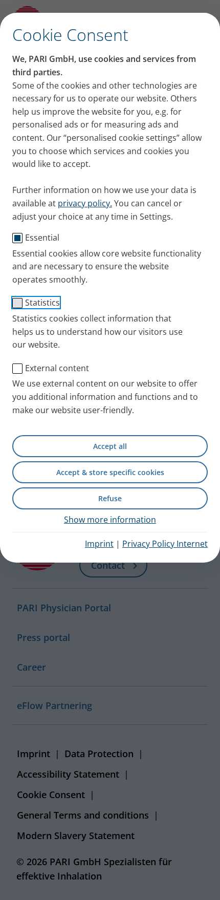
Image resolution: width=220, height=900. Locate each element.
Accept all (110, 446)
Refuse (110, 498)
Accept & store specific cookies (110, 472)
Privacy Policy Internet (165, 543)
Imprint (99, 543)
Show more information (110, 519)
